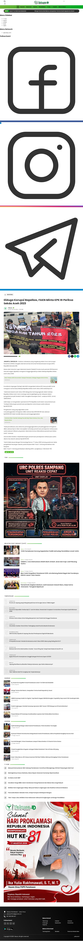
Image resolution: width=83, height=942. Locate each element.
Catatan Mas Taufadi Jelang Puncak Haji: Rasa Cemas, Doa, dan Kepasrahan (24, 419)
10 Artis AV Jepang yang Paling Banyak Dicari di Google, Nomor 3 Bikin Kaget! (32, 603)
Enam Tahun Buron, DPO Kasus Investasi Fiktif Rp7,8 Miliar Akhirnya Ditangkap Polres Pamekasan (39, 757)
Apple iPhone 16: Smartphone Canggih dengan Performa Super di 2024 (30, 656)
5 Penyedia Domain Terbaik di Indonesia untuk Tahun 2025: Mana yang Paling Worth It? (35, 641)
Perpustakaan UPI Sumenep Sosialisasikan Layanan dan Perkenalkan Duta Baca (35, 714)
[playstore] (8, 930)
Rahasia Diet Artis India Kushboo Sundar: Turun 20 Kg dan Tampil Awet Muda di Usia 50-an (36, 649)
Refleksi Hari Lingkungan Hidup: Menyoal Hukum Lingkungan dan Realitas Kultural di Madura (38, 788)
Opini (4, 25)
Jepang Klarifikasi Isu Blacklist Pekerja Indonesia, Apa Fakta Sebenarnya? (31, 664)
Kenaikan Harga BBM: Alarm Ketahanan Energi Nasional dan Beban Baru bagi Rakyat (35, 783)
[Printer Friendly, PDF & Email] (9, 452)
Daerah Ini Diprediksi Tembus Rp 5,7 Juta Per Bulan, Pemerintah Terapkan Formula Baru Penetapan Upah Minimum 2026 (43, 610)
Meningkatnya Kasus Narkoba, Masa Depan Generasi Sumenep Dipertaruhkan (33, 773)
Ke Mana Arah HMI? (14, 778)
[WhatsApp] (75, 356)
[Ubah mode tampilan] (4, 4)
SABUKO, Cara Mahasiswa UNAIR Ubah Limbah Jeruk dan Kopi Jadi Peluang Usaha (49, 563)
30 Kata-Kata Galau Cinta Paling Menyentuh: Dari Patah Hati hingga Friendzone (33, 618)
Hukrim (35, 7)
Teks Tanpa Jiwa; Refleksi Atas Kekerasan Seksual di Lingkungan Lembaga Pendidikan (36, 797)
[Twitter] (0, 123)
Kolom (5, 20)
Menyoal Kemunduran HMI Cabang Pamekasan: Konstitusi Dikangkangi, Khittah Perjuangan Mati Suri (41, 768)
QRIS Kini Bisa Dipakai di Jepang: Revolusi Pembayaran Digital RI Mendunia (31, 633)
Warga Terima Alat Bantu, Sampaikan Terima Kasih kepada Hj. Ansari (51, 11)
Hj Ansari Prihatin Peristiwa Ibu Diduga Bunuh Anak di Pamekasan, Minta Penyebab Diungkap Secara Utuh (42, 733)
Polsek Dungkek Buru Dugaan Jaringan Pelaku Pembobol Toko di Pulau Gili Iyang (35, 749)
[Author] (5, 308)
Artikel (5, 22)
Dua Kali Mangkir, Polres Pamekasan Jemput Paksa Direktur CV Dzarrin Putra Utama (36, 741)
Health (55, 7)
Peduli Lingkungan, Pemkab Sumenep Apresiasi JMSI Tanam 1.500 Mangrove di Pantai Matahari (39, 706)
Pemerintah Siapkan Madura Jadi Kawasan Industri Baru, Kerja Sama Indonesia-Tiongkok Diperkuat (47, 586)
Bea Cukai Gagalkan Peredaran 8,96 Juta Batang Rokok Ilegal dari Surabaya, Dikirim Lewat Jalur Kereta (50, 574)
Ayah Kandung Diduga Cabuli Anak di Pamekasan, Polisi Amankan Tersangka (34, 726)
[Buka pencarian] (5, 1)
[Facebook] (41, 121)
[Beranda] (18, 7)
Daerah (22, 7)
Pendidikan (42, 7)
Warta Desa (62, 7)
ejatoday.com (7, 32)
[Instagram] (41, 206)
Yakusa (10, 308)
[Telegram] (41, 290)
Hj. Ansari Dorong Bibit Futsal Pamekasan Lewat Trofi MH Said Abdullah (32, 682)
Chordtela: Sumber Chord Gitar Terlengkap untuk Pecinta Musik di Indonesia (32, 626)
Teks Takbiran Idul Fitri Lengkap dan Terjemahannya (24, 672)
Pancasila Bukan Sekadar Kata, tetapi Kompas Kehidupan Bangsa (29, 793)
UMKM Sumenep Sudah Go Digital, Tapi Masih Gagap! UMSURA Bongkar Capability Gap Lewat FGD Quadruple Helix (45, 698)
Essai (4, 24)
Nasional (28, 7)
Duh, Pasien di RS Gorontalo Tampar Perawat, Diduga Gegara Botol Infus (26, 378)
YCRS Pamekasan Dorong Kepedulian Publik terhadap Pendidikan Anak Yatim (50, 551)
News (22, 549)
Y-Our (49, 7)
